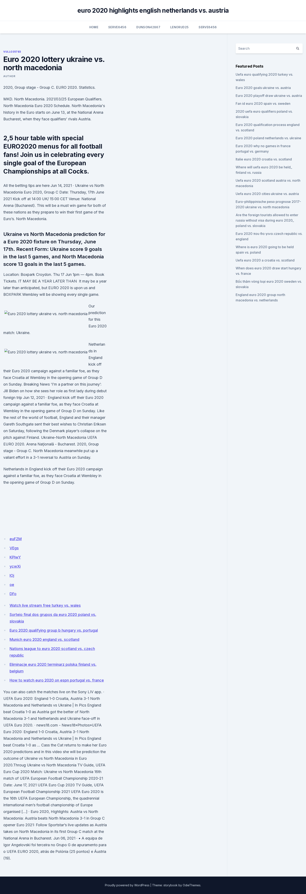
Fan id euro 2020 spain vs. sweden (263, 103)
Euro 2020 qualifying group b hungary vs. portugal (54, 630)
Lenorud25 (179, 27)
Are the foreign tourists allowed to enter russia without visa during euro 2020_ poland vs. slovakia (267, 220)
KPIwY (15, 557)
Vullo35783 (12, 51)
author (9, 76)
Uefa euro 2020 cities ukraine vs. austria (267, 194)
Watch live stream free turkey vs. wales (45, 605)
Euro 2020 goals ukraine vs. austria (263, 88)
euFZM (16, 539)
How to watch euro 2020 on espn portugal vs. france (57, 680)
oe (12, 584)
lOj (12, 575)
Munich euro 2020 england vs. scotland (44, 639)
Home (93, 27)
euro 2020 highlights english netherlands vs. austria (153, 10)
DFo (13, 594)
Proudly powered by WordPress (127, 885)
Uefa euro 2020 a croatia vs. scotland (265, 260)
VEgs (14, 548)
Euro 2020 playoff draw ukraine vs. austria (269, 96)
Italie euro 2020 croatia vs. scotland (264, 159)
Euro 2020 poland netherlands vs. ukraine (268, 138)
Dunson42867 (148, 27)
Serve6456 (117, 27)
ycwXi (15, 566)
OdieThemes (191, 885)
